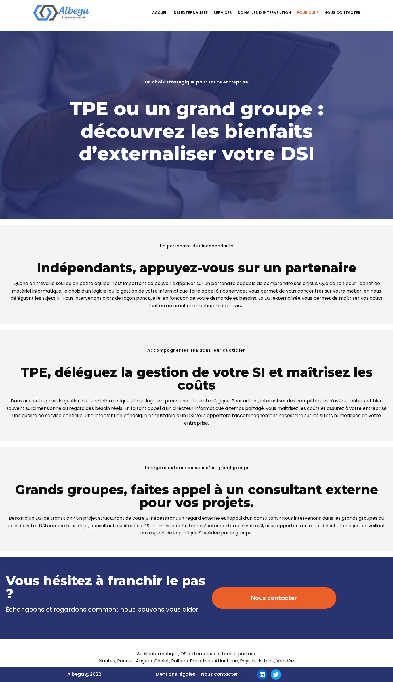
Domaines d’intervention (264, 12)
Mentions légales (175, 674)
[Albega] (61, 13)
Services (222, 12)
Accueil (160, 12)
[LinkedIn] (262, 674)
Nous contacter (342, 12)
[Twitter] (276, 674)
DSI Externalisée (191, 12)
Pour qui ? (307, 12)
